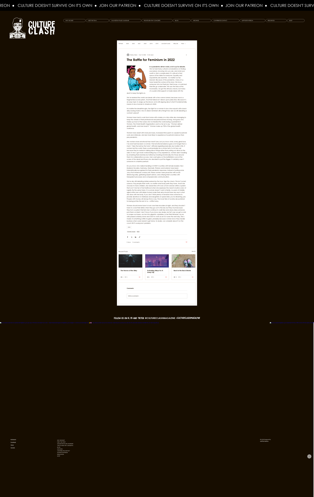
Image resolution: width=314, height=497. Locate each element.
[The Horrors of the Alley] (130, 261)
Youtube (13, 447)
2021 (139, 43)
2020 (145, 43)
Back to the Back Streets (182, 270)
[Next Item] (309, 456)
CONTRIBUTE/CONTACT (63, 450)
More (182, 43)
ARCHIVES (60, 449)
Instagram (13, 439)
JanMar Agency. (264, 441)
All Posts (121, 43)
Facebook (13, 442)
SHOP (58, 456)
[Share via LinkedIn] (135, 237)
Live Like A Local (165, 43)
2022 (133, 43)
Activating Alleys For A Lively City (155, 271)
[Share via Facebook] (127, 237)
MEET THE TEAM (61, 442)
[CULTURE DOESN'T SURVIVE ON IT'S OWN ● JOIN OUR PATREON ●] (157, 5)
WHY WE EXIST (61, 440)
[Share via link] (139, 237)
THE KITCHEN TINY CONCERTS (65, 445)
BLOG (58, 447)
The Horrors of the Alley (129, 270)
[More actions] (186, 55)
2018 (157, 43)
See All (193, 251)
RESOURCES (60, 454)
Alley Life (175, 43)
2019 (151, 43)
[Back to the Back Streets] (183, 261)
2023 (127, 43)
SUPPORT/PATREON (62, 452)
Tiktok (12, 445)
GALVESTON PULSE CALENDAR (65, 443)
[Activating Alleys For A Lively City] (157, 261)
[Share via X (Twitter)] (131, 237)
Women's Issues (131, 231)
